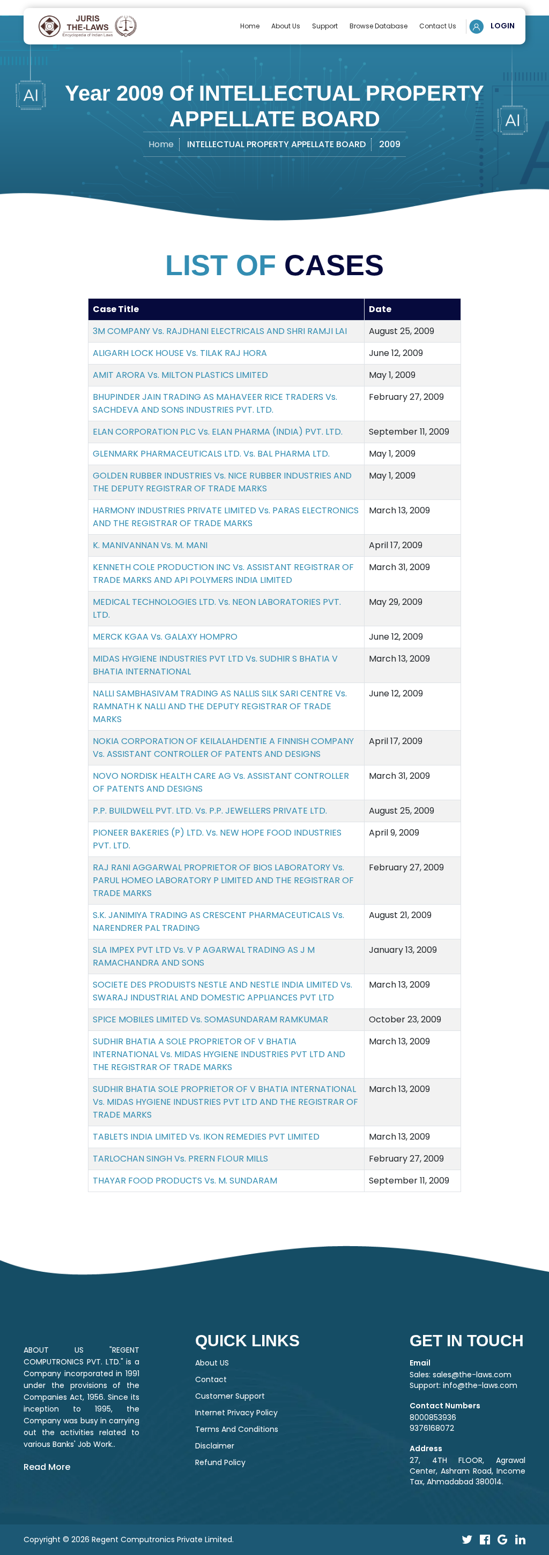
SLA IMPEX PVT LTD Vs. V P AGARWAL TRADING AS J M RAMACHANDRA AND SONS (204, 956)
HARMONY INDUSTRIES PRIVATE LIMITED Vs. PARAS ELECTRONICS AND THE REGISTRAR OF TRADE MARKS (226, 516)
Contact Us (437, 26)
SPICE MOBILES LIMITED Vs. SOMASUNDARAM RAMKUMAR (210, 1019)
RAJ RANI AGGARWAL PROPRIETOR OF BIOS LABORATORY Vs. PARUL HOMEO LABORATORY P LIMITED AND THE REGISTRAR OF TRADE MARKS (223, 880)
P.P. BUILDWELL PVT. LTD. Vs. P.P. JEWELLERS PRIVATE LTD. (210, 811)
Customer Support (230, 1396)
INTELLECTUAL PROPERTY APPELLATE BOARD (276, 144)
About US (212, 1363)
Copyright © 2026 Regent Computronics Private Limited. (129, 1539)
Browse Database (378, 26)
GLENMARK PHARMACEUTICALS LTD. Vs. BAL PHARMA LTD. (211, 453)
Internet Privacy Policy (236, 1412)
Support (325, 26)
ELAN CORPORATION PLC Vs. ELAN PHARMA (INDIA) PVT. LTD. (218, 432)
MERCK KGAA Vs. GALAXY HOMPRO (165, 637)
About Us (285, 26)
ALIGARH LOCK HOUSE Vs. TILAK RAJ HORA (180, 353)
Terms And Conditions (236, 1429)
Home (249, 26)
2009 (389, 144)
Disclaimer (214, 1446)
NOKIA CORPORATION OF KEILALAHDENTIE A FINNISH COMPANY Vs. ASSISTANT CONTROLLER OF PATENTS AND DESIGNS (223, 747)
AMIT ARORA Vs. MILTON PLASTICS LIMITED (180, 375)
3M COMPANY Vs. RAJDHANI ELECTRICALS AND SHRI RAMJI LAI (220, 331)
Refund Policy (220, 1462)
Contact (211, 1379)
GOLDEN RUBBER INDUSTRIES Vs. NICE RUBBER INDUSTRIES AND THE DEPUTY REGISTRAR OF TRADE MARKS (222, 482)
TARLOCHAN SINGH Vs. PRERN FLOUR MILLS (180, 1158)
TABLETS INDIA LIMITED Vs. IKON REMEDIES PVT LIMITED (206, 1137)
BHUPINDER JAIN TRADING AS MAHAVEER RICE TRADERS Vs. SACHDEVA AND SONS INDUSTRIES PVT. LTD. (215, 403)
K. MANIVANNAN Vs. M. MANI (150, 545)
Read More (47, 1467)
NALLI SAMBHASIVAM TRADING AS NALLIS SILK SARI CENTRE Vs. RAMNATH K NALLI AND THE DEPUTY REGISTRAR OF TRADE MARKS (220, 706)
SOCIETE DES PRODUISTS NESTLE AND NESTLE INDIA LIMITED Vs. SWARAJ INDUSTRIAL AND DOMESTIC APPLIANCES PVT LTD (222, 991)
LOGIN (502, 25)
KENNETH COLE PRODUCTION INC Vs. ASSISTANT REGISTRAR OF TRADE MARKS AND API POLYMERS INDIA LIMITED (223, 573)
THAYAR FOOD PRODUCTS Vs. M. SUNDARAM (185, 1180)
